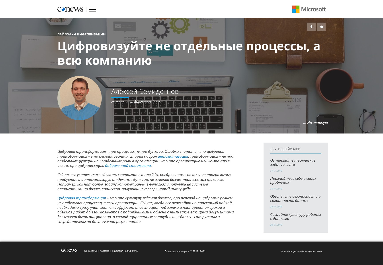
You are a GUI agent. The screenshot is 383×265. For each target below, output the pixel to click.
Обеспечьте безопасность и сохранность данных (295, 198)
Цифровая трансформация (81, 197)
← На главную (315, 122)
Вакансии (117, 250)
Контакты (131, 250)
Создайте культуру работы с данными (295, 216)
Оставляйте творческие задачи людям (292, 162)
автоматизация (173, 156)
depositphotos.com (311, 251)
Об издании (90, 250)
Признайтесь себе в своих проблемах (293, 180)
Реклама (104, 250)
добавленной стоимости (128, 165)
